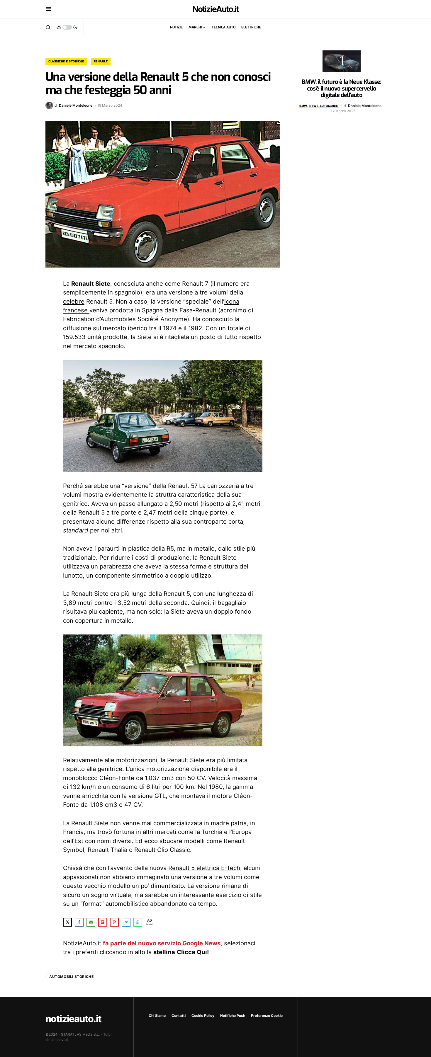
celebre (73, 301)
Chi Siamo (157, 1015)
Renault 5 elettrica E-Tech (204, 868)
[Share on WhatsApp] (137, 922)
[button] (48, 9)
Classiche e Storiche (66, 61)
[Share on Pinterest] (114, 922)
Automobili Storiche (71, 976)
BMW (303, 106)
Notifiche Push (232, 1015)
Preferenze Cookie (267, 1015)
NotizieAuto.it (215, 9)
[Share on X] (67, 922)
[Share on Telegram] (126, 922)
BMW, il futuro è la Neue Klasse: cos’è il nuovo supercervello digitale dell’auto (341, 88)
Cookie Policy (202, 1015)
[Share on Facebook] (79, 922)
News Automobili (324, 106)
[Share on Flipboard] (102, 922)
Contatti (179, 1015)
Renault (101, 61)
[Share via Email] (90, 922)
